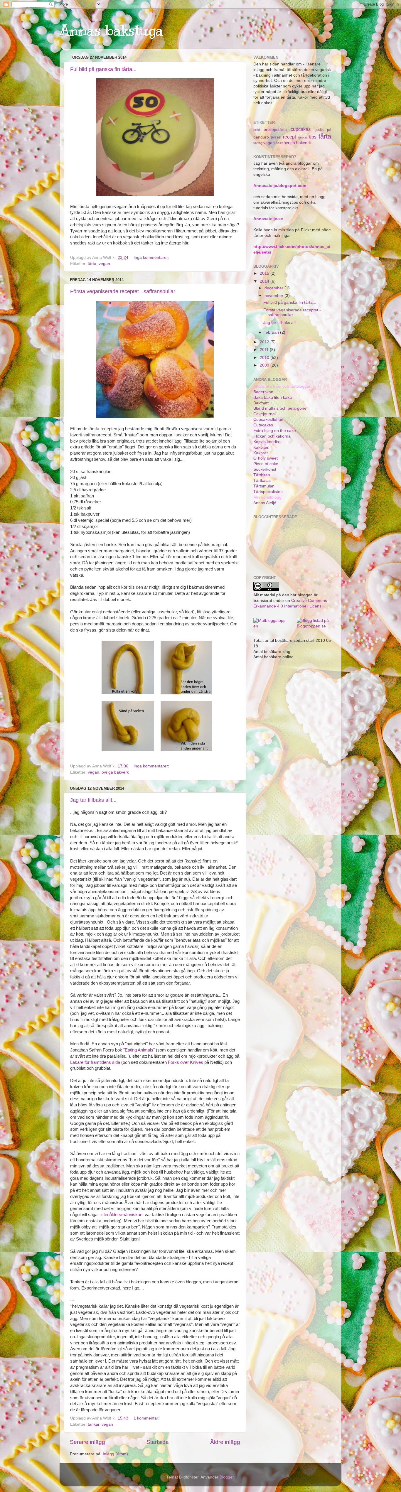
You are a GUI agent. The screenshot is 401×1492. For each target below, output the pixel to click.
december (274, 288)
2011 (265, 349)
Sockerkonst (264, 469)
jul (329, 129)
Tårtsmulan (263, 486)
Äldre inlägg (225, 1442)
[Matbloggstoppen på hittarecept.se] (270, 626)
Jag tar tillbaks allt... (93, 800)
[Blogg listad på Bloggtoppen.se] (314, 626)
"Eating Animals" (139, 1050)
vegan (104, 263)
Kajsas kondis (266, 442)
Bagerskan (263, 392)
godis (319, 130)
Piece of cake (265, 464)
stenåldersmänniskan (121, 1214)
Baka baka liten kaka (272, 397)
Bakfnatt (261, 403)
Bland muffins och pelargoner (280, 408)
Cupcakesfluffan (268, 419)
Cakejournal (264, 414)
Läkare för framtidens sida (95, 1062)
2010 (265, 357)
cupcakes (301, 129)
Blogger (227, 1477)
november (274, 295)
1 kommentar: (147, 1418)
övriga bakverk (115, 772)
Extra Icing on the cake (274, 430)
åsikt (279, 143)
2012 (265, 342)
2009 (265, 365)
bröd (256, 129)
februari (272, 332)
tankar (93, 1424)
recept (289, 136)
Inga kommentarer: (152, 257)
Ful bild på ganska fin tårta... (103, 69)
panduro (261, 137)
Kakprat (260, 453)
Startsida (157, 1442)
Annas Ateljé (264, 503)
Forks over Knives (185, 1062)
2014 (265, 281)
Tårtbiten (261, 475)
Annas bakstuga (111, 30)
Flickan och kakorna (272, 436)
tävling (257, 143)
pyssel (276, 137)
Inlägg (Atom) (115, 1454)
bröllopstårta (275, 129)
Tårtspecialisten (268, 492)
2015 (265, 273)
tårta (92, 263)
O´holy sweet (265, 458)
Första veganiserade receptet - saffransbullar (122, 291)
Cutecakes (263, 425)
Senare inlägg (87, 1442)
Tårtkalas (262, 480)
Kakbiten (261, 447)
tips (312, 136)
